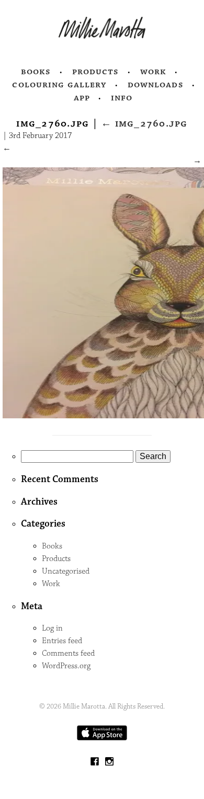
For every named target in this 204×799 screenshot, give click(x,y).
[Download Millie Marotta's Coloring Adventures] (102, 738)
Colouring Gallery (59, 84)
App (82, 98)
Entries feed (62, 641)
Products (95, 71)
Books (36, 71)
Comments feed (68, 653)
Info (122, 98)
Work (153, 71)
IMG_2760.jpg (144, 123)
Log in (52, 628)
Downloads (156, 84)
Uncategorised (65, 571)
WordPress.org (66, 666)
